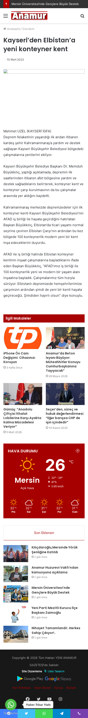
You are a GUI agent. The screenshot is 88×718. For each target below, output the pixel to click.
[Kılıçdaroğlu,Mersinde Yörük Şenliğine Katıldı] (15, 553)
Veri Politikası (21, 687)
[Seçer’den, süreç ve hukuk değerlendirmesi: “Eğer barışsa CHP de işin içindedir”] (65, 394)
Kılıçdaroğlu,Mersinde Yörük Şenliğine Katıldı (55, 549)
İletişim (71, 687)
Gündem (28, 29)
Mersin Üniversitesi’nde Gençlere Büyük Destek (45, 4)
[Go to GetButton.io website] (11, 713)
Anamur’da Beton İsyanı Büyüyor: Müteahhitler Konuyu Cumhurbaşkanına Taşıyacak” (63, 362)
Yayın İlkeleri (42, 687)
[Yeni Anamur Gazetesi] (29, 15)
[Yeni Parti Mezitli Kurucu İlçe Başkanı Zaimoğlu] (15, 614)
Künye (58, 687)
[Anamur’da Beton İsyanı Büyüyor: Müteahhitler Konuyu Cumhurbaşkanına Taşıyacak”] (65, 338)
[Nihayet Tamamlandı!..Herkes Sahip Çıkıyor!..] (15, 634)
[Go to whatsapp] (10, 704)
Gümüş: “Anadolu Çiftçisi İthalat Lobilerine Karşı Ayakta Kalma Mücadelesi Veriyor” (22, 418)
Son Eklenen (44, 533)
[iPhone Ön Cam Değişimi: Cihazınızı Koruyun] (22, 338)
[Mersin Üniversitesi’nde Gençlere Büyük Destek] (15, 593)
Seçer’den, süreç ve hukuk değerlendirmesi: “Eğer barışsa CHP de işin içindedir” (65, 415)
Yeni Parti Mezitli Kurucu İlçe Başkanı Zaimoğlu (55, 610)
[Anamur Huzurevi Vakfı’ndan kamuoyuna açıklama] (15, 573)
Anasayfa (13, 29)
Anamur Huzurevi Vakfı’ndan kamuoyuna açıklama (55, 570)
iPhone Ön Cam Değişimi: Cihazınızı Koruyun (19, 357)
